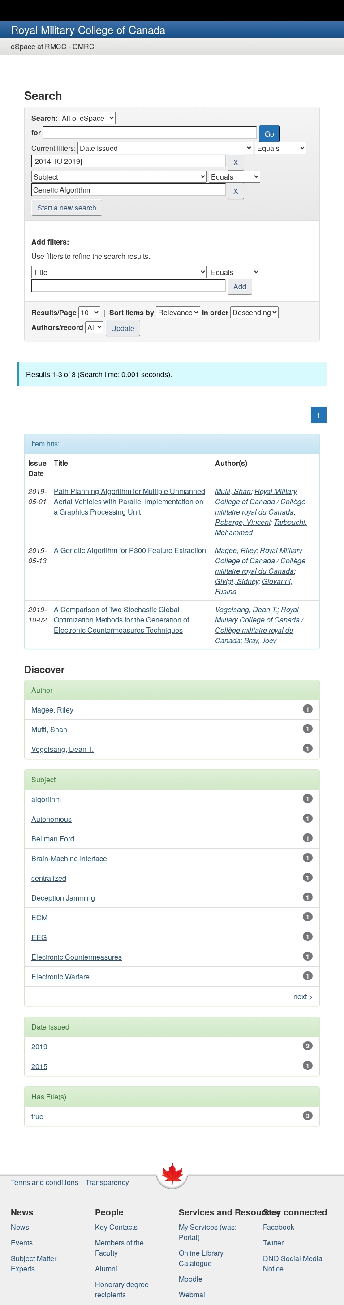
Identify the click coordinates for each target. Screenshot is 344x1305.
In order (215, 312)
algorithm (46, 799)
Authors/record (57, 327)
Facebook (278, 1227)
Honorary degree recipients (122, 1289)
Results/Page (54, 312)
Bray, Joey (260, 640)
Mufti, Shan (233, 491)
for (36, 132)
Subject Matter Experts (33, 1263)
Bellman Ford (52, 838)
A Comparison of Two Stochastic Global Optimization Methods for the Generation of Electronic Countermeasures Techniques (121, 619)
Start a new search (66, 207)
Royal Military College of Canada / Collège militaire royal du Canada (260, 501)
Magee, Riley (235, 550)
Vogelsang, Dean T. (246, 609)
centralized (48, 878)
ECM (39, 917)
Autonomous (51, 819)
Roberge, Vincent (242, 522)
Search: (44, 118)
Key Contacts (116, 1227)
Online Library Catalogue (201, 1258)
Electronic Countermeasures (76, 957)
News (20, 1227)
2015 (39, 1066)
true (37, 1116)
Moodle (190, 1279)
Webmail (193, 1294)
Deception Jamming (63, 898)
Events (22, 1242)
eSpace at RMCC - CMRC (53, 46)
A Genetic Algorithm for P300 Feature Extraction (130, 550)
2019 (39, 1046)
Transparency (107, 1182)
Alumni (106, 1268)
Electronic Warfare (60, 976)
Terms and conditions (44, 1182)
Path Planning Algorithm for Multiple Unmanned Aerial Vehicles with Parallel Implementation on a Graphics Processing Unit (129, 501)
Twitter (273, 1242)
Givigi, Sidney (236, 581)
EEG (39, 937)
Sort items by (131, 312)
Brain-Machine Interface (69, 858)
